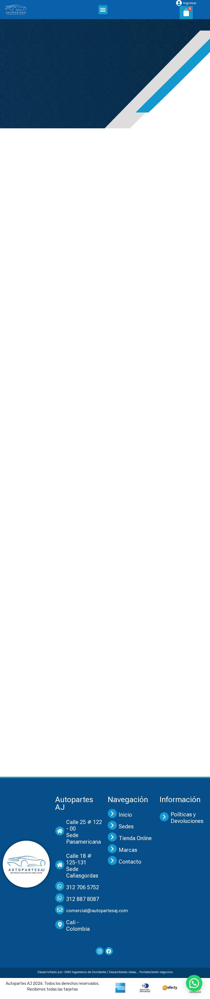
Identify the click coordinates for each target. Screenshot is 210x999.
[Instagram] (100, 951)
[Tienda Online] (112, 836)
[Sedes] (112, 825)
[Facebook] (109, 951)
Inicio (125, 814)
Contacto (130, 861)
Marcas (128, 850)
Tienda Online (135, 838)
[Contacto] (112, 860)
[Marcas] (112, 848)
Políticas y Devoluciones (187, 817)
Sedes (126, 826)
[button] (102, 9)
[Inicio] (112, 813)
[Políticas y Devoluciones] (164, 816)
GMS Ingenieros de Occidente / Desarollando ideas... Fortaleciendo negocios (118, 972)
